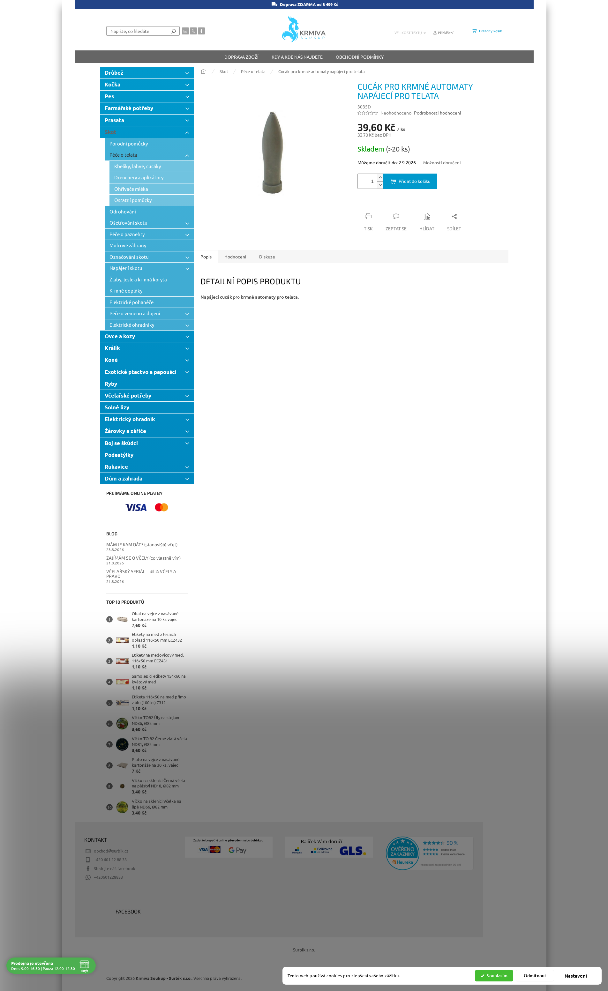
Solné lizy (117, 407)
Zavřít (391, 204)
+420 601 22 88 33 (110, 859)
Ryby (111, 383)
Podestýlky (119, 454)
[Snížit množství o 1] (380, 185)
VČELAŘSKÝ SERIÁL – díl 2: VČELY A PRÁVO (141, 574)
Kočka (112, 84)
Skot (110, 132)
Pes (109, 96)
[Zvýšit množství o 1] (380, 177)
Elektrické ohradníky (131, 325)
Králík (112, 348)
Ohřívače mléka (131, 189)
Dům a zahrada (123, 478)
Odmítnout (535, 975)
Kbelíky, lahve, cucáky (137, 166)
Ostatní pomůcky (133, 200)
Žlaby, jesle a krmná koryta (138, 279)
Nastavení (576, 975)
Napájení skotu (125, 268)
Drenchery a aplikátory (138, 177)
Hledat (173, 31)
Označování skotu (129, 257)
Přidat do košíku (415, 181)
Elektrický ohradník (130, 419)
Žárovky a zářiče (125, 431)
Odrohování (122, 211)
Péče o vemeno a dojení (134, 313)
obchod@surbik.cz (111, 850)
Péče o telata (123, 155)
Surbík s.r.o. (304, 949)
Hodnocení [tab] (235, 256)
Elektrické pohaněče (131, 302)
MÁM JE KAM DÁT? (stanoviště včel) (141, 544)
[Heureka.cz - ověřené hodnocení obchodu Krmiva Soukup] (430, 853)
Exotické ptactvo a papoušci (140, 372)
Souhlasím (497, 975)
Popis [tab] (206, 256)
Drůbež (114, 72)
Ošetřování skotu (128, 223)
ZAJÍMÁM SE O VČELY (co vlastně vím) (143, 557)
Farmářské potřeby (129, 108)
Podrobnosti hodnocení (437, 112)
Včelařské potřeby (128, 395)
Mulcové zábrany (127, 245)
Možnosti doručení (442, 162)
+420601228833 (108, 877)
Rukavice (116, 466)
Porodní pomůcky (128, 143)
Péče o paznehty (127, 234)
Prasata (114, 120)
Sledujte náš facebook (114, 868)
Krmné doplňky (125, 290)
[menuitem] (241, 56)
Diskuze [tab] (267, 256)
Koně (111, 359)
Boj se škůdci (121, 443)
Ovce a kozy (120, 336)
